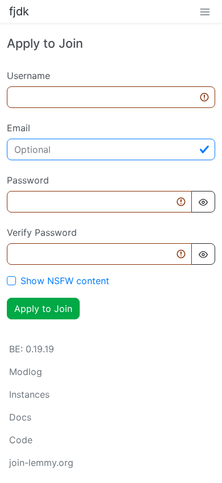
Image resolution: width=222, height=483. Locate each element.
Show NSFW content (64, 280)
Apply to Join (43, 308)
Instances (29, 394)
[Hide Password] (203, 202)
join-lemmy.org (41, 462)
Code (20, 439)
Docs (20, 417)
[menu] (205, 11)
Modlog (25, 371)
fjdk (19, 11)
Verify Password (42, 232)
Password (28, 180)
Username (28, 75)
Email (18, 128)
